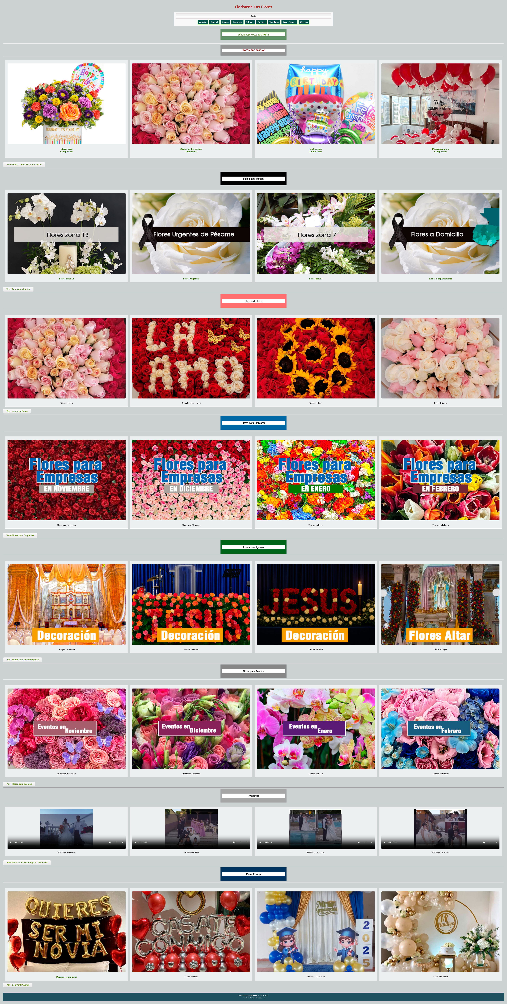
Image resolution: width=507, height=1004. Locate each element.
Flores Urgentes (191, 278)
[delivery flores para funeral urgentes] (191, 233)
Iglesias (249, 22)
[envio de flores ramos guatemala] (316, 358)
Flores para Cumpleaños (66, 150)
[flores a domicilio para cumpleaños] (67, 103)
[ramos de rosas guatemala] (191, 358)
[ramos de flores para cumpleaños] (191, 103)
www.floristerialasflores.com (253, 998)
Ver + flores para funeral (18, 289)
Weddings (274, 22)
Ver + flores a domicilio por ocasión (24, 164)
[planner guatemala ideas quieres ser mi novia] (67, 931)
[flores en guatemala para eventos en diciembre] (191, 729)
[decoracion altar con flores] (316, 604)
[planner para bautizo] (440, 931)
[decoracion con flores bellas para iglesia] (191, 604)
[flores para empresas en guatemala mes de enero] (316, 480)
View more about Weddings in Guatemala (27, 862)
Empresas (237, 22)
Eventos (261, 22)
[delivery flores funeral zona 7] (316, 233)
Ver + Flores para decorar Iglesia (22, 660)
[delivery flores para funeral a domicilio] (440, 233)
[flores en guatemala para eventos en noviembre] (67, 729)
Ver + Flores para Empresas (20, 535)
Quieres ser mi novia (66, 976)
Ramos (225, 22)
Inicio (253, 16)
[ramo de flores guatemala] (440, 358)
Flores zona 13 (66, 278)
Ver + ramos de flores (17, 411)
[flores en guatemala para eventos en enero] (316, 729)
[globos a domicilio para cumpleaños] (316, 103)
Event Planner (289, 22)
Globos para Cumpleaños (315, 150)
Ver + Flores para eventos (19, 784)
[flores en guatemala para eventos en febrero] (440, 729)
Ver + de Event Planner (17, 985)
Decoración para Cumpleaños (440, 150)
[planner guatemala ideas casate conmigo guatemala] (191, 931)
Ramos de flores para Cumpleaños (191, 150)
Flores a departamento (440, 278)
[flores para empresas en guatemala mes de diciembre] (191, 480)
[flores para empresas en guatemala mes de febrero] (440, 480)
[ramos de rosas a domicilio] (67, 358)
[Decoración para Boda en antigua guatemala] (67, 604)
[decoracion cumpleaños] (440, 103)
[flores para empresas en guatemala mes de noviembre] (67, 480)
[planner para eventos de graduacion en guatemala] (316, 931)
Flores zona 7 (316, 278)
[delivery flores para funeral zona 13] (67, 233)
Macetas (304, 22)
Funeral (214, 22)
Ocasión (202, 22)
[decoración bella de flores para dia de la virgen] (440, 604)
